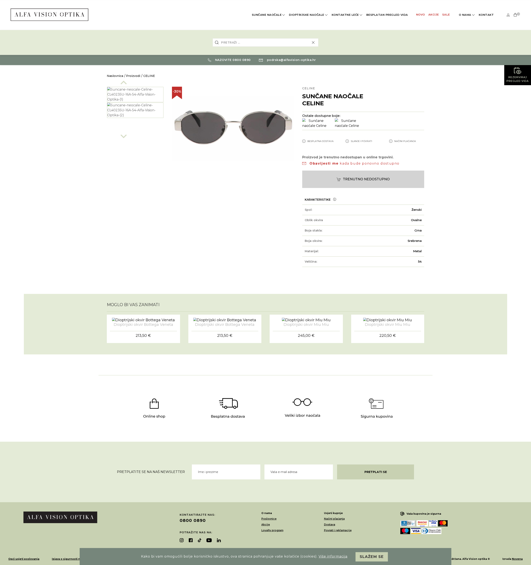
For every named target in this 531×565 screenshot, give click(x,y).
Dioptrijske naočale (306, 14)
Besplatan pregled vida (387, 14)
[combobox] (265, 42)
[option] (135, 94)
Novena (517, 558)
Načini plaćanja (334, 518)
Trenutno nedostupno (366, 179)
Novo (420, 14)
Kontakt (486, 14)
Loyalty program (272, 530)
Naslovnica (115, 76)
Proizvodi (133, 76)
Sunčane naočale (267, 14)
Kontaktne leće (345, 14)
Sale (446, 14)
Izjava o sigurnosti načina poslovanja (78, 558)
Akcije (433, 14)
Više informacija (333, 556)
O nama (465, 14)
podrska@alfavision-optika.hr (291, 60)
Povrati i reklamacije (338, 530)
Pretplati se (375, 472)
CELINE (149, 76)
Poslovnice (268, 518)
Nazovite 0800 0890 (232, 60)
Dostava (329, 524)
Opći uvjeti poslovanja (23, 558)
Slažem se (372, 556)
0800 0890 (193, 520)
